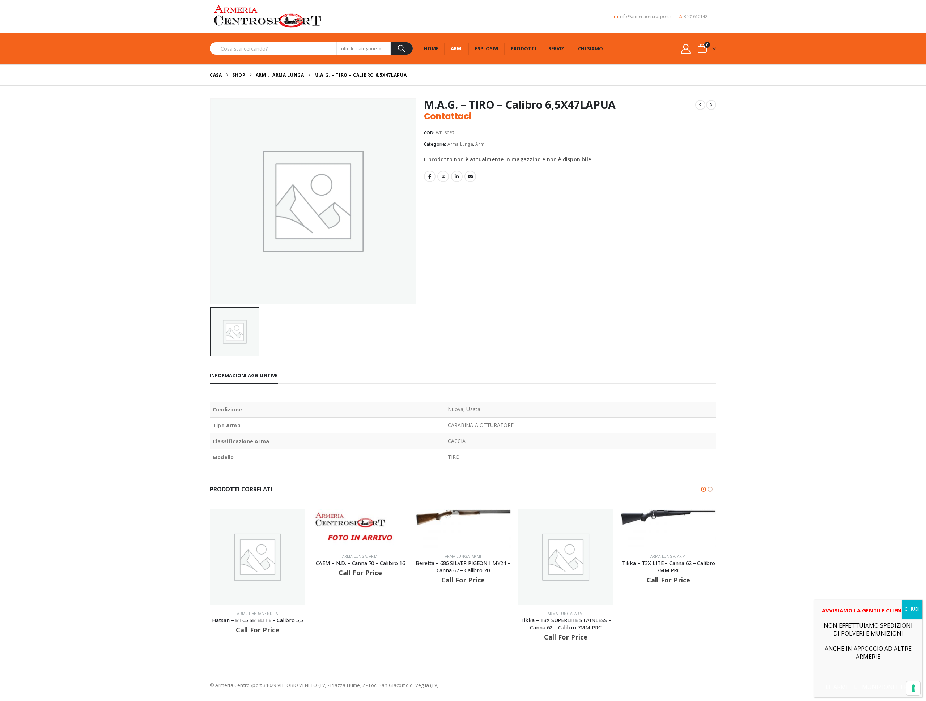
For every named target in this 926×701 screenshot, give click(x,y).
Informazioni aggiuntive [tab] (244, 375)
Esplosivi (486, 48)
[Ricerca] (402, 48)
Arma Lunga (460, 144)
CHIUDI (912, 609)
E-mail (470, 176)
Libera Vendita (263, 613)
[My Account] (686, 49)
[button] (703, 489)
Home (431, 48)
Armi (457, 48)
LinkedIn (457, 176)
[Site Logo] (268, 16)
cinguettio (443, 176)
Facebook (430, 176)
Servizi (557, 48)
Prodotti (523, 48)
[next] (711, 105)
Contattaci (447, 116)
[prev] (700, 105)
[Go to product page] (257, 557)
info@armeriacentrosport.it (646, 16)
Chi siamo (590, 48)
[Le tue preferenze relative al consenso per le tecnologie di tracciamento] (913, 688)
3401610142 (695, 16)
